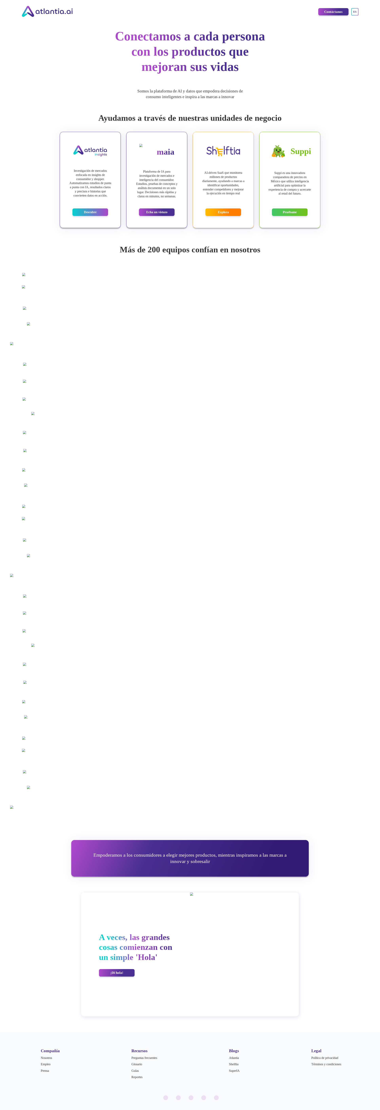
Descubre (90, 212)
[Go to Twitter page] (216, 1097)
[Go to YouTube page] (203, 1097)
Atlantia (234, 1058)
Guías (135, 1070)
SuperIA (234, 1070)
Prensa (45, 1070)
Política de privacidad (324, 1058)
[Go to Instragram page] (165, 1097)
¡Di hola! (116, 973)
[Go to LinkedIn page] (191, 1097)
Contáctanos (333, 12)
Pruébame (290, 212)
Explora (223, 212)
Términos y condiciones (326, 1064)
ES (354, 11)
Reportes (136, 1077)
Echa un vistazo (156, 212)
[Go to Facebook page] (178, 1097)
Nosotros (46, 1058)
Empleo (45, 1064)
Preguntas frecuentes (144, 1058)
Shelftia (233, 1064)
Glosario (136, 1064)
